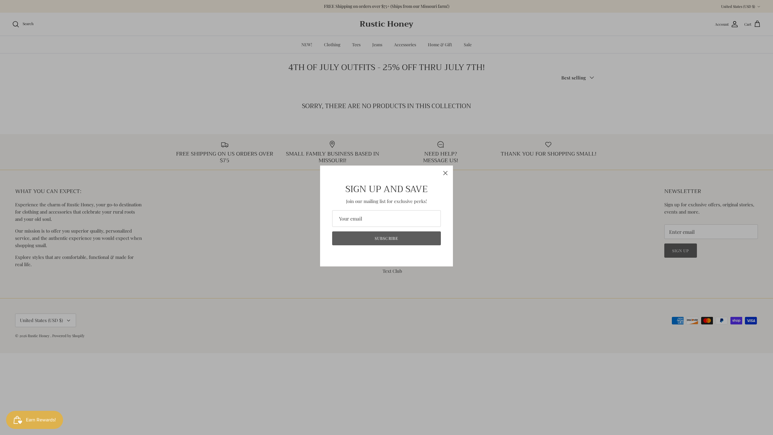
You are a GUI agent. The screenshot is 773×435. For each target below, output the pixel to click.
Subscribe (386, 238)
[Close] (445, 173)
